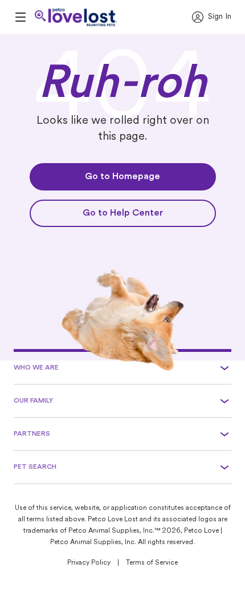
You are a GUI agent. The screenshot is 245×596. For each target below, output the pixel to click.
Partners (32, 434)
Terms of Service (152, 562)
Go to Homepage (122, 176)
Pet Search (35, 467)
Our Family (33, 401)
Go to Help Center (123, 213)
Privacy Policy (89, 562)
